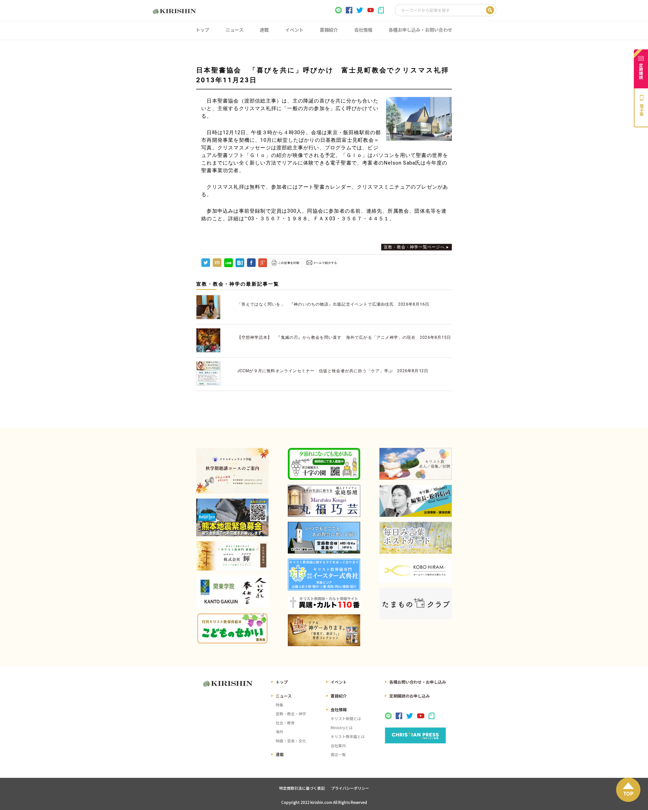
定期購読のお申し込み (409, 696)
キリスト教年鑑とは (348, 736)
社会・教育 (285, 722)
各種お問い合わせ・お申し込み (417, 682)
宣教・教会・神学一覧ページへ (414, 247)
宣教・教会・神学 (291, 713)
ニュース (284, 696)
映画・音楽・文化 (291, 740)
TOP (628, 793)
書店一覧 (338, 754)
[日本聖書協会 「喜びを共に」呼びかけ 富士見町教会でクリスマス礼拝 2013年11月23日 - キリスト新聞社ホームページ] (239, 265)
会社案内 (338, 745)
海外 (279, 731)
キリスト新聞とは (346, 718)
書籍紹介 (339, 696)
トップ (282, 682)
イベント (339, 682)
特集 (279, 704)
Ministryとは (342, 727)
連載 (280, 754)
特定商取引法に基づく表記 (302, 788)
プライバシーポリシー (350, 788)
